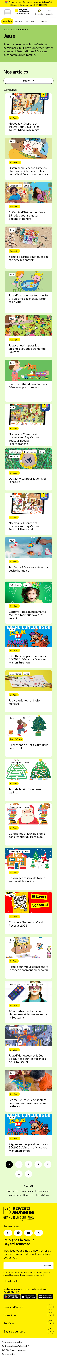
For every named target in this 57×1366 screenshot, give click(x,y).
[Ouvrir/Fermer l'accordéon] (50, 1307)
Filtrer (26, 80)
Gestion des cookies (12, 1342)
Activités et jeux (17, 29)
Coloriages (27, 1191)
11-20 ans (42, 21)
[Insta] (8, 1233)
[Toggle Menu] (7, 12)
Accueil (6, 29)
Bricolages (12, 1191)
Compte (49, 14)
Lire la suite (11, 1281)
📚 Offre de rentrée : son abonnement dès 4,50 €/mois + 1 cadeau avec (28, 3)
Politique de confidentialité (15, 1346)
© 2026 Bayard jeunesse (14, 1350)
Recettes (28, 1195)
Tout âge (7, 21)
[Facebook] (18, 1233)
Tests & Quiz (42, 1195)
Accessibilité (8, 1354)
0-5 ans (18, 21)
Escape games (42, 1191)
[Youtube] (28, 1233)
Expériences (14, 1195)
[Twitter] (38, 1233)
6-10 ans (30, 21)
